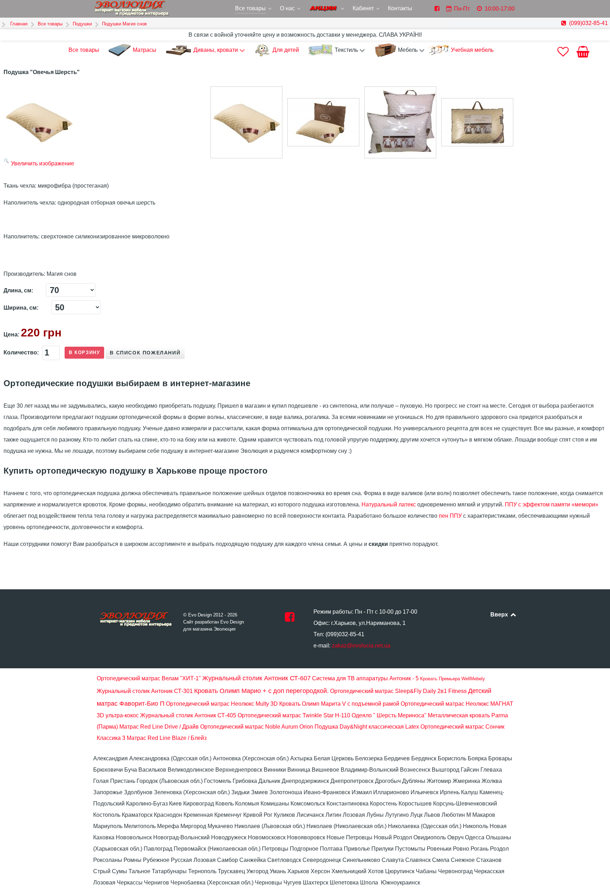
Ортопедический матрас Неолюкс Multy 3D (222, 704)
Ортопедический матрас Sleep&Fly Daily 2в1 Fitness (398, 691)
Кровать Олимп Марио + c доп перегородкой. (261, 690)
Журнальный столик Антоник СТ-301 (145, 691)
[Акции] (327, 9)
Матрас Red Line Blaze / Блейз (167, 738)
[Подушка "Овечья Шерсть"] (246, 122)
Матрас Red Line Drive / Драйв (159, 727)
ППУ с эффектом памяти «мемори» (551, 504)
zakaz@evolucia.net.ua (361, 646)
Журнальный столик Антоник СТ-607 (256, 678)
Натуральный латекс (388, 504)
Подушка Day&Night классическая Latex (367, 727)
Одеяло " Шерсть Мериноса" (389, 715)
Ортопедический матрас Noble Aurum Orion (256, 727)
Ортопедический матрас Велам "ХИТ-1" (149, 678)
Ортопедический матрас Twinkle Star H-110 (294, 715)
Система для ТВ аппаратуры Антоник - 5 (365, 678)
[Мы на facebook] (289, 619)
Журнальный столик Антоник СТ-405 (188, 715)
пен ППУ (450, 516)
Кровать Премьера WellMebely (452, 678)
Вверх (499, 615)
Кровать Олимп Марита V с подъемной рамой (339, 704)
